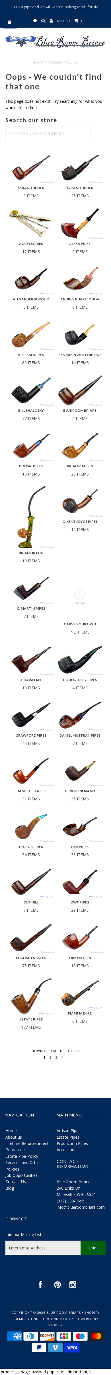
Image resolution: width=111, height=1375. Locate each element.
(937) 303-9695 (71, 1201)
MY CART (70, 20)
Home (38, 62)
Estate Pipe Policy (21, 1156)
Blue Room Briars (73, 1182)
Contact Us (15, 1181)
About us (13, 1137)
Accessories (68, 1149)
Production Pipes (72, 1143)
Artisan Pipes (69, 1130)
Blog (9, 1188)
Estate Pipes (68, 1137)
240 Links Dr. (69, 1188)
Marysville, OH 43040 (76, 1194)
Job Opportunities (21, 1175)
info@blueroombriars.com (81, 1207)
